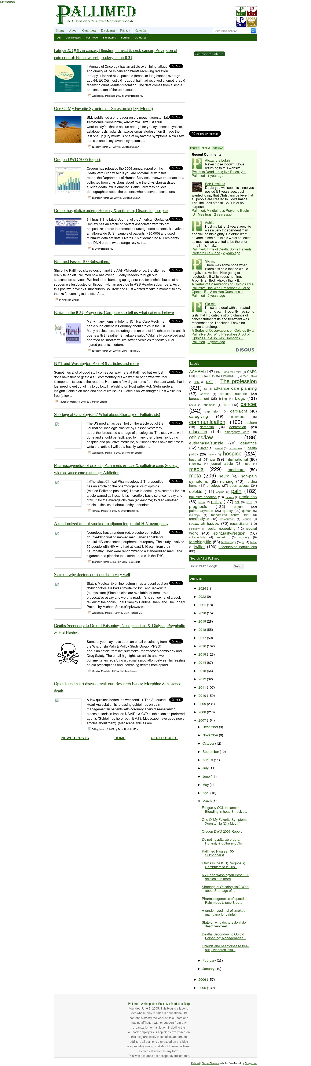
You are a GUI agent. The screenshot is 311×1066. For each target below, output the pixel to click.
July (205, 768)
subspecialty (197, 537)
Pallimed (195, 1063)
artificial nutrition (233, 393)
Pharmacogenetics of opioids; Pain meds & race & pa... (224, 900)
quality (228, 510)
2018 (202, 629)
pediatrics (248, 496)
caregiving (198, 416)
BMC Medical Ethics (229, 372)
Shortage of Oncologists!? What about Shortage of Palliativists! (107, 414)
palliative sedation (203, 496)
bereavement (199, 398)
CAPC (252, 371)
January (208, 968)
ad (205, 389)
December (210, 726)
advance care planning (235, 388)
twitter (199, 546)
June (206, 776)
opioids (195, 491)
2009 (202, 703)
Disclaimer (108, 30)
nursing (227, 481)
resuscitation (239, 523)
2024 (202, 588)
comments (238, 416)
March (207, 801)
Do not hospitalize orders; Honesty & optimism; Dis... (223, 841)
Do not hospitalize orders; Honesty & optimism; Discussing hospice (111, 210)
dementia (207, 426)
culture (252, 422)
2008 (202, 712)
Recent (206, 148)
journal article (222, 463)
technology (228, 542)
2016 (202, 646)
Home (60, 30)
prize (249, 502)
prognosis (198, 506)
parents (229, 497)
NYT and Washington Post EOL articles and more (96, 363)
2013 (202, 670)
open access (239, 485)
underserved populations (238, 546)
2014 (202, 662)
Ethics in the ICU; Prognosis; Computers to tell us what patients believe (114, 312)
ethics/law (201, 437)
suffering (222, 537)
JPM (197, 382)
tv (243, 542)
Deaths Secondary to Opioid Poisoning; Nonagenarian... (224, 936)
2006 (202, 979)
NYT (209, 381)
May (206, 784)
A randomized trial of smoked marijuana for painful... (223, 912)
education (198, 431)
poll (237, 501)
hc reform (235, 448)
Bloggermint (251, 1063)
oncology (213, 485)
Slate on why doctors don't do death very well (92, 574)
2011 (202, 687)
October (208, 743)
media (196, 469)
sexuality (194, 529)
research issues (204, 523)
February (209, 960)
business (209, 404)
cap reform (213, 411)
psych (238, 506)
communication (207, 421)
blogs (240, 398)
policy (216, 501)
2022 (202, 596)
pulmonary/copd (201, 510)
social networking (221, 528)
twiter (253, 542)
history (212, 454)
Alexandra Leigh (217, 160)
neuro (224, 476)
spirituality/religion (229, 533)
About (73, 30)
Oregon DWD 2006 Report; (77, 159)
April (206, 792)
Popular (218, 148)
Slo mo (210, 261)
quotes (246, 510)
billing (223, 398)
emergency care (237, 431)
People (194, 148)
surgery (244, 537)
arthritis (204, 394)
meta (195, 475)
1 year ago (215, 175)
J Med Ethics (248, 376)
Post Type (92, 37)
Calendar (141, 30)
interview (195, 463)
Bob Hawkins (215, 183)
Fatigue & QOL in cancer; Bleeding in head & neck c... (224, 809)
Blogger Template (210, 1063)
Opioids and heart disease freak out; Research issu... (225, 948)
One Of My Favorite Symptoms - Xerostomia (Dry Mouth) (103, 108)
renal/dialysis (199, 518)
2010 (202, 695)
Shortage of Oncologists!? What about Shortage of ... (225, 888)
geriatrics (248, 443)
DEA (199, 375)
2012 (202, 679)
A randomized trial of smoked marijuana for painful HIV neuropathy (111, 523)
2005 (202, 987)
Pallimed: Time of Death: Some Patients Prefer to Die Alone (222, 251)
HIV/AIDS (227, 375)
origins (220, 492)
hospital (195, 459)
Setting (125, 37)
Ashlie (210, 222)
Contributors (73, 37)
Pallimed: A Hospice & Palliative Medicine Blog (159, 1003)
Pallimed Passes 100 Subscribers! (82, 261)
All (59, 37)
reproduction (227, 519)
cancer (249, 403)
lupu (247, 463)
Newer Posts (75, 737)
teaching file (200, 541)
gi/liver (203, 448)
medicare (236, 469)
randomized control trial (230, 514)
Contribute (89, 30)
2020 (202, 613)
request (246, 519)
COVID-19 (140, 37)
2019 (202, 621)
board (192, 405)
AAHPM (196, 371)
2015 (202, 654)
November (210, 735)
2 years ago (223, 214)
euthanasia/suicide (206, 443)
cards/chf (238, 411)
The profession (238, 381)
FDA (212, 375)
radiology (194, 515)
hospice (232, 453)
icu (212, 459)
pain (236, 490)
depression (237, 426)
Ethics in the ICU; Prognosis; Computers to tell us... (223, 865)
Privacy (125, 30)
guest (219, 448)
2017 (202, 637)
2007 (202, 720)
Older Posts (164, 737)
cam (227, 404)
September (211, 751)
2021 (202, 604)
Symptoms (109, 37)
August (208, 759)
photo (201, 502)
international (237, 459)
